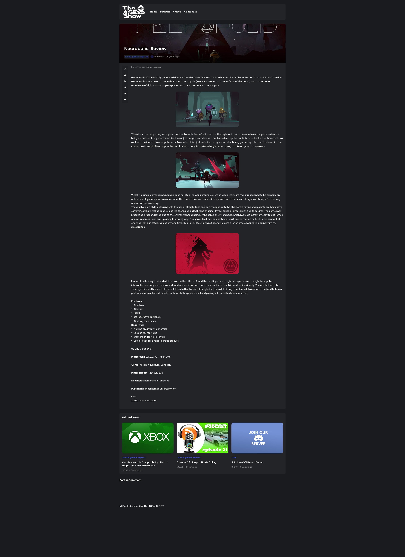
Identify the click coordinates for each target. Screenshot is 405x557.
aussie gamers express (136, 57)
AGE (234, 457)
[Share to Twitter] (125, 75)
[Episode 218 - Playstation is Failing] (202, 438)
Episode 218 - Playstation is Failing (196, 462)
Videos (177, 11)
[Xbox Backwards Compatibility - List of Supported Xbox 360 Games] (148, 438)
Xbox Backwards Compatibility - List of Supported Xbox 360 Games (144, 464)
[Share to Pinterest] (125, 87)
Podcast (165, 11)
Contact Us (190, 11)
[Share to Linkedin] (125, 81)
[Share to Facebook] (125, 69)
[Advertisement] (202, 534)
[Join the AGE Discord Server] (257, 438)
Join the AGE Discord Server (247, 462)
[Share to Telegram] (125, 93)
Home (153, 11)
